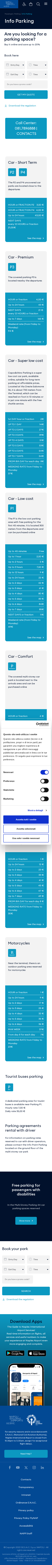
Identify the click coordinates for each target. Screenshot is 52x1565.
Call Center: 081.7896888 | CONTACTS (26, 128)
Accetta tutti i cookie (26, 819)
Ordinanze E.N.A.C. (26, 1502)
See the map (34, 238)
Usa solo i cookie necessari (26, 838)
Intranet (26, 1494)
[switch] (44, 781)
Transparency (26, 1487)
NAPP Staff (26, 1533)
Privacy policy (26, 1510)
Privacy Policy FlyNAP (26, 1518)
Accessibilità (26, 1525)
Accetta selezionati (26, 829)
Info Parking (27, 14)
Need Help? (26, 1453)
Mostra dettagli (35, 810)
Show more (24, 1220)
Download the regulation (22, 105)
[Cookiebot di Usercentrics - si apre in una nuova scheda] (37, 724)
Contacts (26, 1479)
